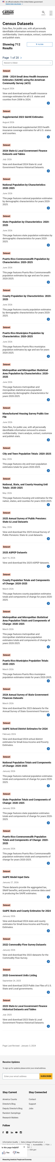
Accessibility (38, 1145)
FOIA (48, 1145)
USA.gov (33, 1150)
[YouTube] (16, 1132)
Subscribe (46, 1076)
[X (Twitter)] (7, 1132)
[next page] (21, 58)
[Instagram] (21, 1132)
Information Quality (10, 1142)
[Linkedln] (12, 1132)
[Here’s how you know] (27, 3)
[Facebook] (4, 1132)
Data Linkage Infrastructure (32, 1142)
